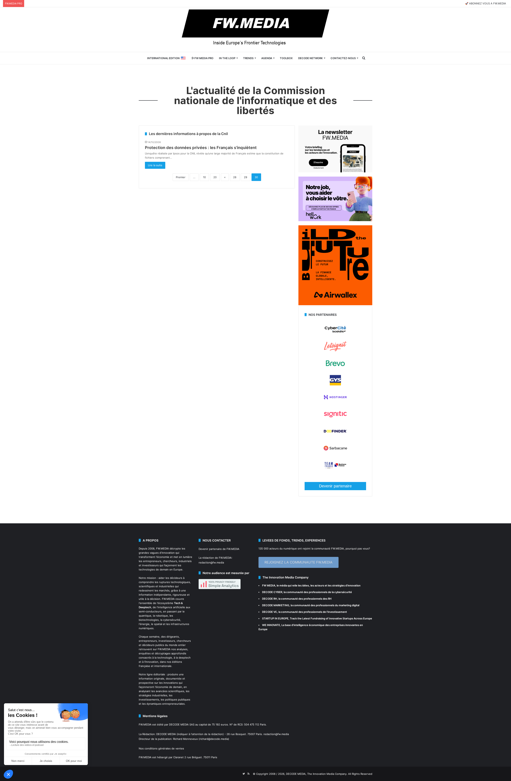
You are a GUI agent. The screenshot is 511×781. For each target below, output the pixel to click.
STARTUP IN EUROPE (275, 618)
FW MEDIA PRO (203, 58)
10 (204, 177)
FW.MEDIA (162, 548)
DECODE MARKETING (275, 605)
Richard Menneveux (185, 738)
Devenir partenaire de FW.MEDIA (219, 548)
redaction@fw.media (211, 562)
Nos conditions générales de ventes (161, 748)
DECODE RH (269, 598)
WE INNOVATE (271, 625)
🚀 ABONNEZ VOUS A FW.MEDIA (485, 3)
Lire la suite (155, 165)
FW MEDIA (268, 585)
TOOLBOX (286, 58)
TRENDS (248, 58)
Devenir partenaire (335, 486)
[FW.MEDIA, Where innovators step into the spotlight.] (255, 29)
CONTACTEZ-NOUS (343, 58)
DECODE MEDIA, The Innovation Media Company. (316, 773)
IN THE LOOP (227, 58)
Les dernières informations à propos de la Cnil (188, 134)
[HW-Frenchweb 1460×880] (335, 220)
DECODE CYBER (272, 592)
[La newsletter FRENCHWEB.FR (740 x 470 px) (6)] (335, 171)
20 (215, 177)
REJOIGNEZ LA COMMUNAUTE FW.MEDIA (298, 562)
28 (234, 177)
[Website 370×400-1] (335, 304)
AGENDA (266, 58)
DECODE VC (269, 611)
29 (245, 177)
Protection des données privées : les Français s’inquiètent (201, 147)
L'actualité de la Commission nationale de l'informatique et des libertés (255, 100)
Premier (180, 177)
